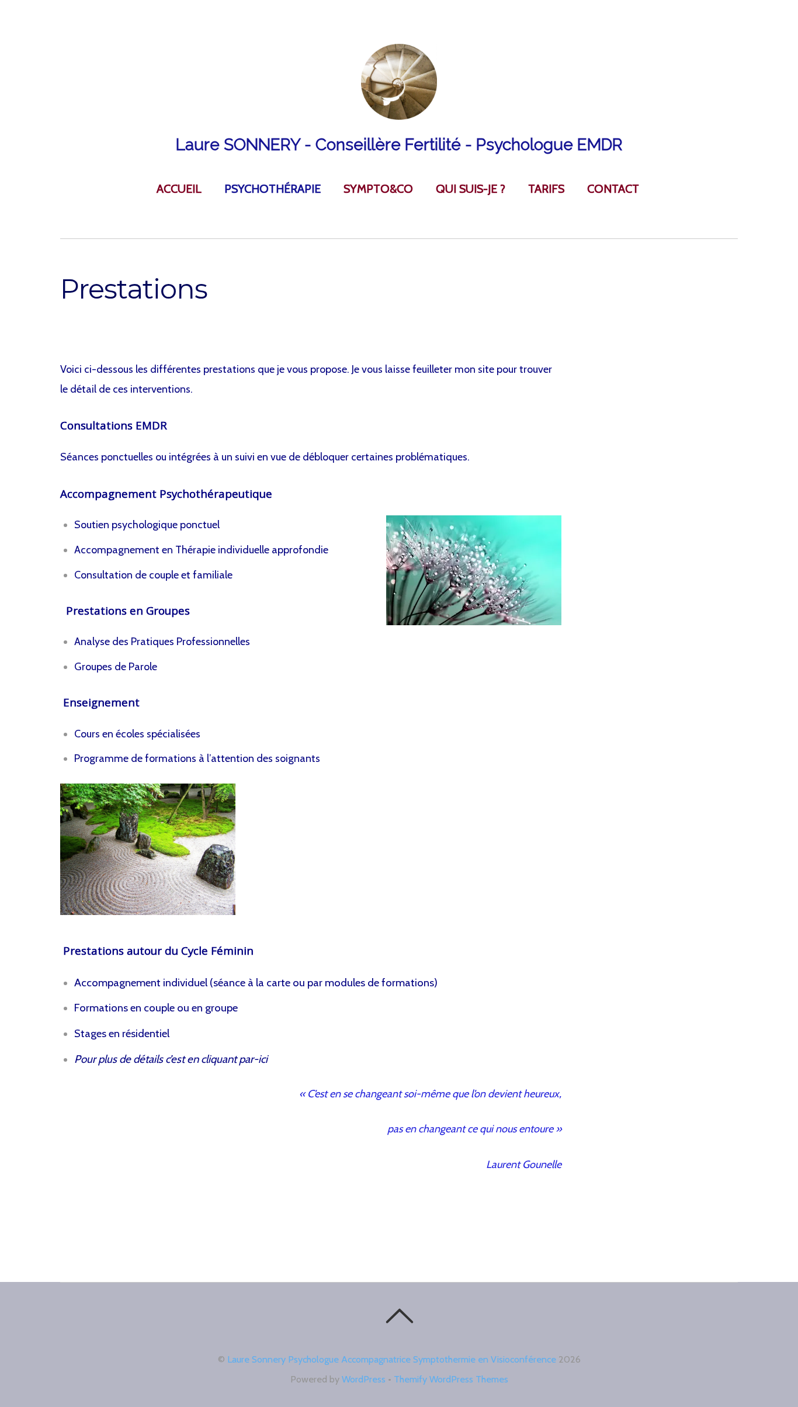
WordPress (364, 1379)
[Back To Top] (399, 1316)
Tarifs (546, 189)
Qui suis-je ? (470, 189)
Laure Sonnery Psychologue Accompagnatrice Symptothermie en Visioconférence (391, 1359)
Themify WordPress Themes (451, 1379)
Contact (613, 189)
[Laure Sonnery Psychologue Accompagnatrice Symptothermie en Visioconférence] (399, 116)
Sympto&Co (378, 189)
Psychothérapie (272, 189)
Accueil (179, 189)
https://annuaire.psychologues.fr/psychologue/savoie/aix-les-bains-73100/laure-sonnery (261, 1235)
